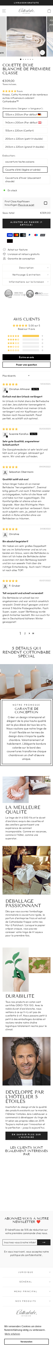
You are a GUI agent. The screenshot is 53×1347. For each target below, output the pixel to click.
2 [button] (25, 633)
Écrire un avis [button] (26, 357)
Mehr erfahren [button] (12, 1334)
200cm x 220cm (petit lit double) (24, 138)
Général (25, 1281)
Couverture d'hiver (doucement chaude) (23, 179)
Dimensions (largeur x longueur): (23, 108)
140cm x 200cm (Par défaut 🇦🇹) (23, 122)
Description (26, 267)
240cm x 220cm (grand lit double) (24, 146)
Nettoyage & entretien (27, 274)
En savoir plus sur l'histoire (26, 1135)
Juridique (25, 1272)
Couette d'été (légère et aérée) (23, 169)
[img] (10, 384)
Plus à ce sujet (26, 204)
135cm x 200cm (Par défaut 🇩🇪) (23, 114)
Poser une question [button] (26, 364)
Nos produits (25, 1301)
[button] (10, 91)
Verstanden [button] (26, 1341)
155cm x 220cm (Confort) (19, 130)
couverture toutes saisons (19, 161)
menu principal (26, 1291)
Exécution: (9, 155)
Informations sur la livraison (26, 281)
